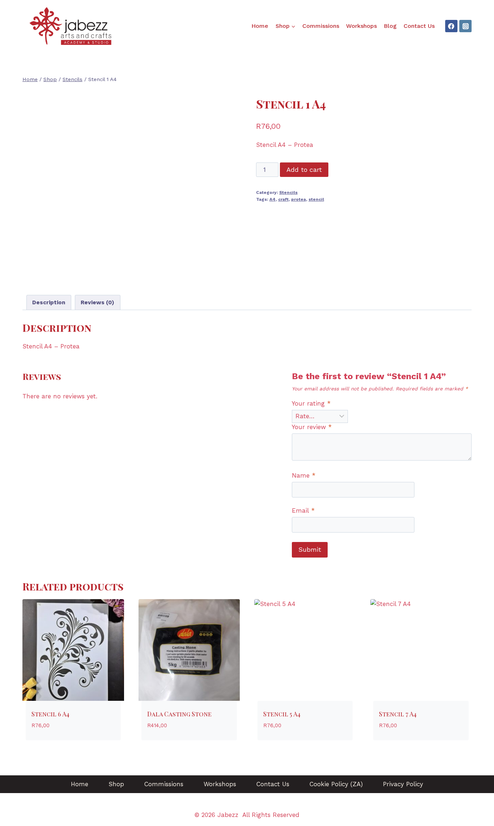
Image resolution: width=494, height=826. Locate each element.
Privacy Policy (403, 784)
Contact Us (419, 25)
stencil (316, 199)
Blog (390, 25)
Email (303, 510)
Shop (116, 784)
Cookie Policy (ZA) (336, 784)
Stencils (288, 192)
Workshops (361, 25)
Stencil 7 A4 (398, 714)
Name (303, 475)
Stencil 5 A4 (282, 714)
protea (298, 199)
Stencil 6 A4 (50, 714)
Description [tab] (48, 302)
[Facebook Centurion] (451, 26)
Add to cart (304, 169)
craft (283, 199)
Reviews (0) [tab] (97, 302)
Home (259, 25)
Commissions (320, 25)
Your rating (311, 403)
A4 (272, 199)
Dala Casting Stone (179, 714)
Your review (312, 427)
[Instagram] (465, 26)
